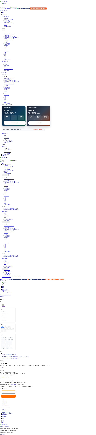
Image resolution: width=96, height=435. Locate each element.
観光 (5, 63)
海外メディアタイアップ (9, 34)
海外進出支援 (7, 43)
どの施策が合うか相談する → (38, 129)
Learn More (2, 367)
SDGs (5, 25)
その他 (5, 46)
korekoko (11, 209)
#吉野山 (3, 306)
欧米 (5, 102)
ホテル (5, 64)
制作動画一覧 (5, 61)
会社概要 (6, 18)
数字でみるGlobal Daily (8, 22)
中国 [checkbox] (6, 329)
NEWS (3, 144)
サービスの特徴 (7, 26)
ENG (3, 286)
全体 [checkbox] (2, 327)
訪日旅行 (7, 348)
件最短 (23, 8)
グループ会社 (7, 21)
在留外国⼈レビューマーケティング (11, 37)
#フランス (17, 358)
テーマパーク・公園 (8, 67)
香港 (5, 54)
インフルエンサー (8, 35)
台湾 (5, 53)
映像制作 (6, 45)
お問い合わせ (5, 289)
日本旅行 (3, 348)
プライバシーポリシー (6, 291)
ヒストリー (6, 20)
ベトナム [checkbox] (3, 329)
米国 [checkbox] (12, 329)
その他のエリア (7, 59)
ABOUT (6, 164)
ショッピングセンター (8, 69)
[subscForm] (8, 394)
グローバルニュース (8, 149)
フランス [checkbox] (9, 327)
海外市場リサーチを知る (12, 8)
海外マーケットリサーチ (9, 38)
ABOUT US (4, 14)
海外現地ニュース (9, 341)
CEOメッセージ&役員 (8, 19)
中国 (5, 52)
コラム (5, 150)
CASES (3, 28)
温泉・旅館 (6, 65)
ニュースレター (4, 339)
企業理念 (6, 171)
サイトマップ (5, 292)
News (3, 305)
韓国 (5, 55)
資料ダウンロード (5, 290)
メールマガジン (7, 152)
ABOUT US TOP (5, 16)
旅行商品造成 (7, 44)
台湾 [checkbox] (9, 329)
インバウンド (10, 337)
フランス (6, 346)
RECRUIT (4, 155)
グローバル (6, 95)
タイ (5, 56)
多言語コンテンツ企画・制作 (10, 36)
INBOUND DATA (5, 154)
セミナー (6, 42)
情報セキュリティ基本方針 (7, 413)
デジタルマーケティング (9, 39)
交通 (5, 66)
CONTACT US (3, 8)
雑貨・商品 (6, 70)
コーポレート (7, 148)
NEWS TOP (4, 146)
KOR (3, 287)
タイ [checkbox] (5, 327)
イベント (6, 41)
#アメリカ (4, 358)
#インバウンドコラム (10, 358)
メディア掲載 (7, 153)
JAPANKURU (11, 208)
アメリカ (3, 341)
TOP (3, 12)
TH (2, 422)
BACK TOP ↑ (2, 434)
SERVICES (4, 72)
